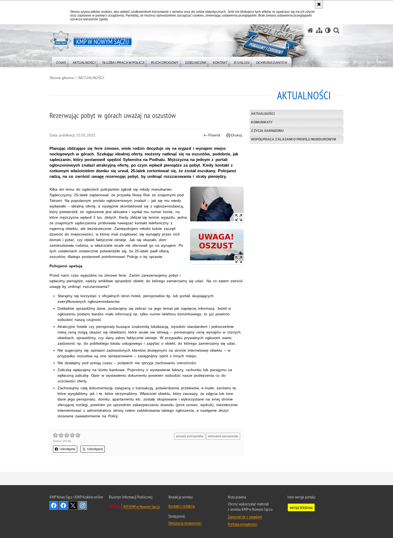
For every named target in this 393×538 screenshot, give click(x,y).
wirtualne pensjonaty (223, 436)
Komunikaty (262, 122)
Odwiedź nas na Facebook (53, 505)
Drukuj (236, 135)
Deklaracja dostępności (185, 523)
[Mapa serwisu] (319, 30)
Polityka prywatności (242, 524)
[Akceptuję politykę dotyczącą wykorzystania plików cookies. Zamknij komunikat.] (319, 4)
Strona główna (61, 78)
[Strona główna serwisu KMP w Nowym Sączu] (310, 30)
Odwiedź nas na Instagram (82, 505)
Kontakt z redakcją (181, 506)
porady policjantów (189, 436)
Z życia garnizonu (267, 131)
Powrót (214, 135)
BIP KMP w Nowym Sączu (142, 506)
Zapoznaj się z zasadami (245, 516)
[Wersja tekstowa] (328, 30)
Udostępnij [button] (67, 449)
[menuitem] (61, 61)
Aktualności (263, 114)
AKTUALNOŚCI (91, 78)
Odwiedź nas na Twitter (73, 505)
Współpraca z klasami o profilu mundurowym (293, 139)
